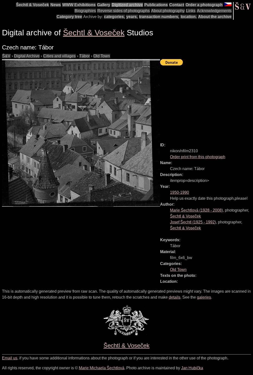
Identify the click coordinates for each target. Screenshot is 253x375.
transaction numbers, (159, 17)
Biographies (85, 11)
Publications (156, 5)
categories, (114, 17)
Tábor (84, 56)
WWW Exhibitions (79, 5)
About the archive (215, 17)
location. (189, 17)
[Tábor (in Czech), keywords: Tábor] (81, 133)
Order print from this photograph (197, 157)
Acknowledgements (214, 11)
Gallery (103, 5)
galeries (204, 297)
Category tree (69, 17)
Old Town (101, 56)
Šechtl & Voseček (32, 5)
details (174, 297)
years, (132, 17)
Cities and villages (59, 56)
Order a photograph (204, 5)
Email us (9, 358)
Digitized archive (127, 5)
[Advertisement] (206, 101)
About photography (168, 11)
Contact (176, 5)
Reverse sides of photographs (123, 11)
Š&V (6, 56)
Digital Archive (27, 56)
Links (190, 11)
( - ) (196, 210)
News (55, 5)
